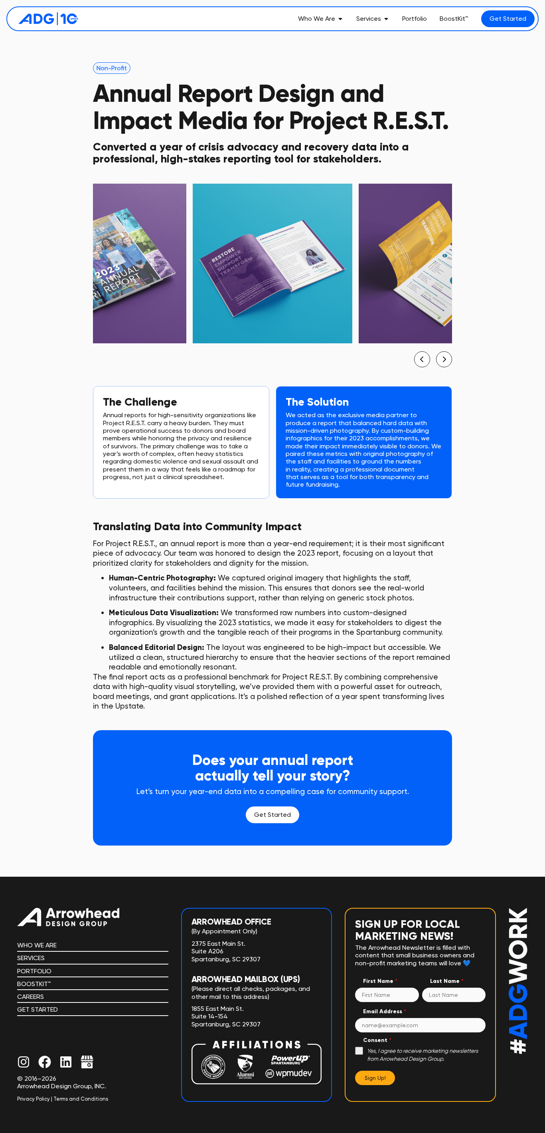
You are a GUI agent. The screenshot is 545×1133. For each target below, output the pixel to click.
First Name (380, 981)
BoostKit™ (34, 984)
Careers (30, 996)
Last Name (447, 981)
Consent (377, 1040)
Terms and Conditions (80, 1099)
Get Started (37, 1009)
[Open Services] (386, 19)
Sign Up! (375, 1078)
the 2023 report (311, 553)
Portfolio (34, 971)
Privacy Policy (33, 1099)
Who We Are (37, 945)
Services (31, 958)
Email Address (384, 1011)
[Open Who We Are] (340, 19)
